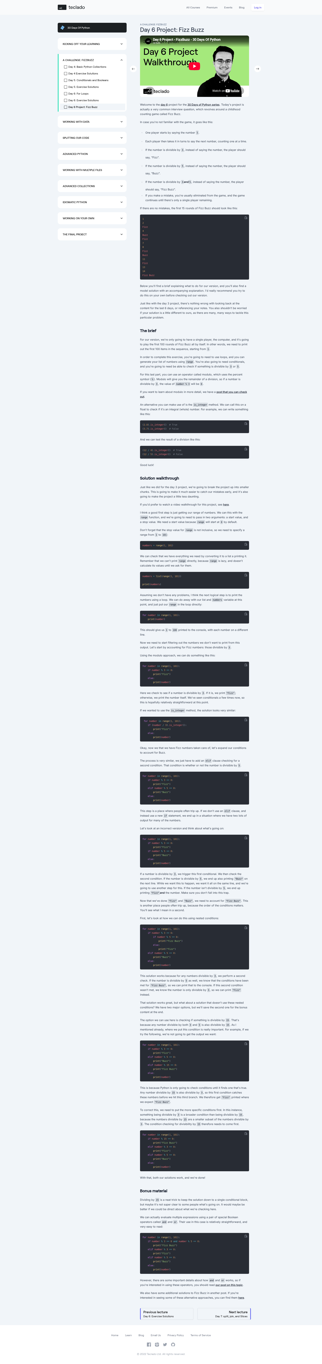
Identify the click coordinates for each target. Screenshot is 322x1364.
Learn (128, 1335)
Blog (242, 7)
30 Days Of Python (78, 27)
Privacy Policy (176, 1335)
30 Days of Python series (203, 104)
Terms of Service (201, 1335)
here (226, 504)
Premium (212, 7)
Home (114, 1335)
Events (228, 7)
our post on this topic (229, 1285)
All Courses (193, 7)
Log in (257, 7)
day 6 (164, 104)
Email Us (156, 1335)
